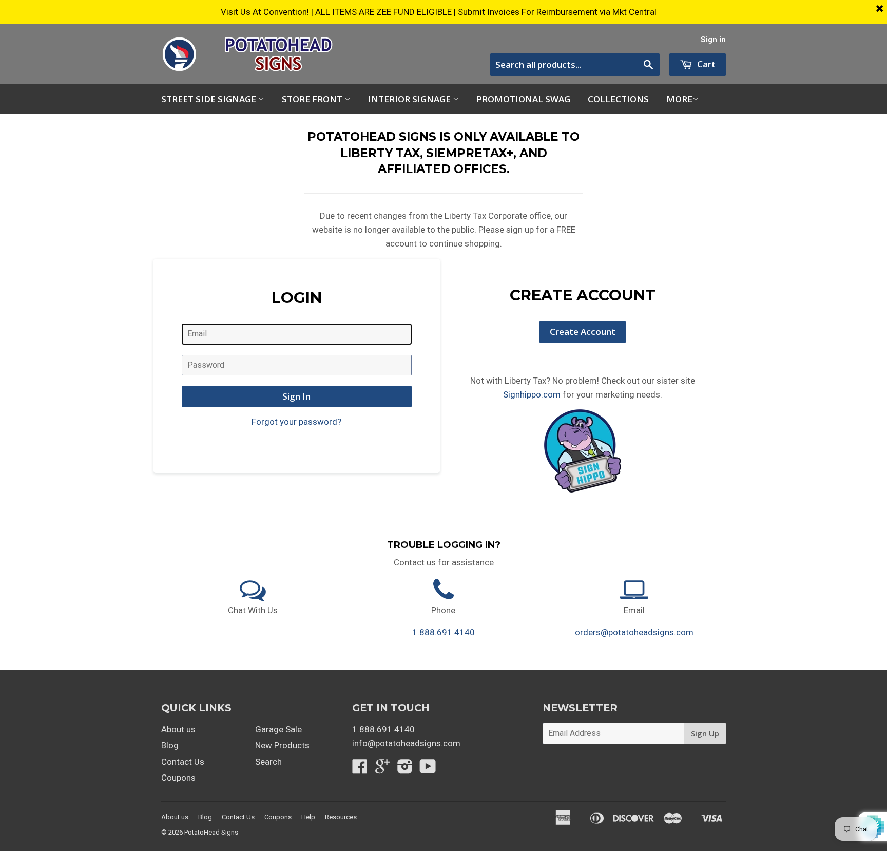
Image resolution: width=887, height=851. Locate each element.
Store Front (313, 99)
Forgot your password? (296, 422)
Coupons (178, 777)
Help (308, 817)
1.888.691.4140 (443, 632)
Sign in (713, 39)
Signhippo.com (532, 394)
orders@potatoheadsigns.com (634, 632)
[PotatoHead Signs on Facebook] (360, 769)
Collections (618, 99)
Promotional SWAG (523, 99)
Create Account (582, 331)
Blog (170, 745)
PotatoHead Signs (211, 832)
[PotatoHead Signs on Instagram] (405, 769)
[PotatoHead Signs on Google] (382, 769)
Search (268, 762)
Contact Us (182, 762)
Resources (341, 817)
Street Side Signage (209, 99)
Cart (705, 64)
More (679, 99)
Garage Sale (278, 729)
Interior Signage (410, 99)
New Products (282, 745)
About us (178, 729)
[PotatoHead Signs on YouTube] (428, 769)
